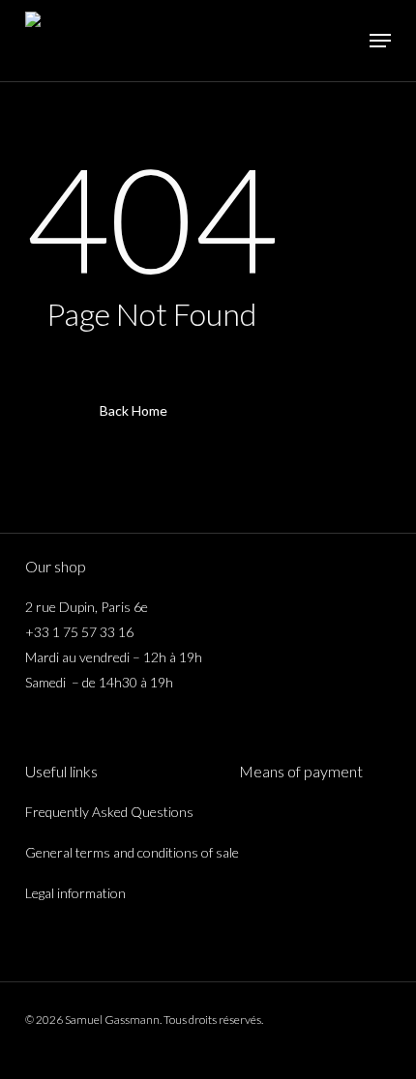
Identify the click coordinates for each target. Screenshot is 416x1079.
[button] (380, 40)
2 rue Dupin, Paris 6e (86, 606)
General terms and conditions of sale (132, 852)
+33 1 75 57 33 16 (79, 632)
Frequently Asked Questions (109, 811)
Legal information (75, 893)
